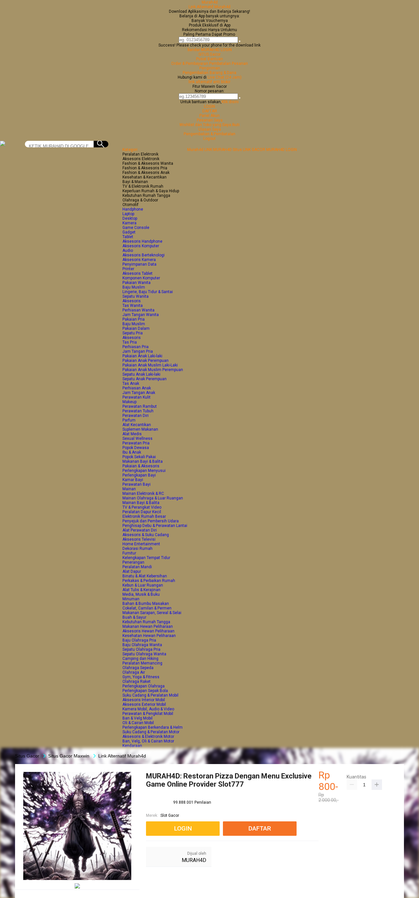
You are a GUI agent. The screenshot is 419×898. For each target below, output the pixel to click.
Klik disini (230, 102)
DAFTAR (209, 111)
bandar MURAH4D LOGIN (210, 49)
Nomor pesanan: (210, 91)
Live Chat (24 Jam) (225, 77)
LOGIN (209, 106)
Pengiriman (209, 68)
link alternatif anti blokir (209, 82)
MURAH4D (194, 860)
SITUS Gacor (209, 54)
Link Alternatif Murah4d (209, 7)
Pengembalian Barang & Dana (209, 72)
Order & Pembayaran (190, 63)
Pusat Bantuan (209, 59)
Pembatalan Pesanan (228, 63)
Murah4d (210, 2)
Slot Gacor (169, 815)
